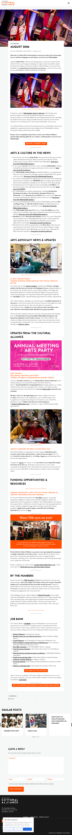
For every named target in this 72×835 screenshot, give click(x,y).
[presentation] (12, 721)
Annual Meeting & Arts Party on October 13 (32, 68)
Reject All (18, 829)
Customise (9, 829)
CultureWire (14, 43)
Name (11, 779)
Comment (12, 758)
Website (49, 779)
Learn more (23, 680)
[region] (18, 824)
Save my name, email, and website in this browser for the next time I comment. (32, 784)
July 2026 (12, 697)
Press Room (34, 817)
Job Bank (27, 623)
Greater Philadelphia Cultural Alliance (22, 51)
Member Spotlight (11, 731)
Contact (26, 817)
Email (30, 779)
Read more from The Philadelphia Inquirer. (38, 176)
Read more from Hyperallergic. (40, 223)
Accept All (27, 829)
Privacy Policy (44, 817)
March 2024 (32, 731)
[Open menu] (68, 3)
